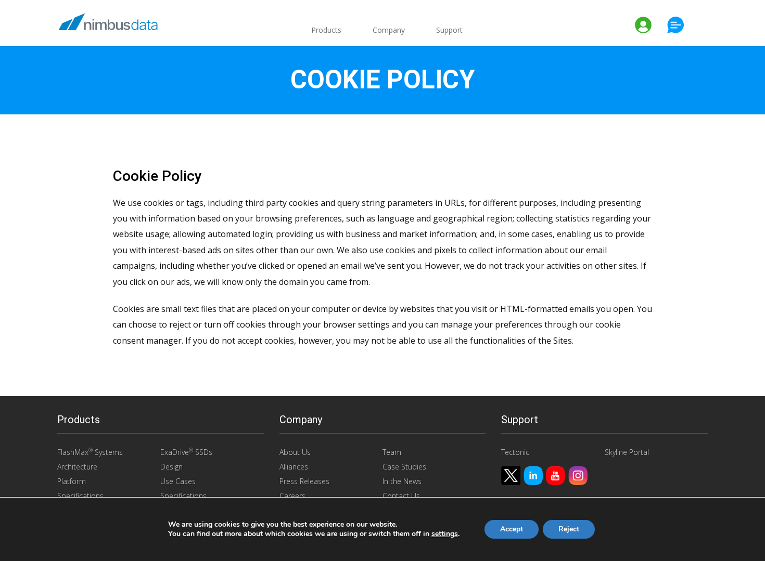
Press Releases (304, 481)
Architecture (77, 467)
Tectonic (515, 452)
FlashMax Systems (90, 452)
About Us (295, 452)
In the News (402, 481)
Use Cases (178, 481)
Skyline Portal (627, 452)
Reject (568, 529)
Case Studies (404, 467)
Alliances (293, 467)
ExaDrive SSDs (186, 452)
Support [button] (449, 30)
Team (391, 452)
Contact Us (401, 496)
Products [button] (326, 30)
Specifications (80, 496)
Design (171, 467)
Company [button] (389, 30)
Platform (71, 481)
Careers (292, 496)
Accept (511, 529)
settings (444, 534)
